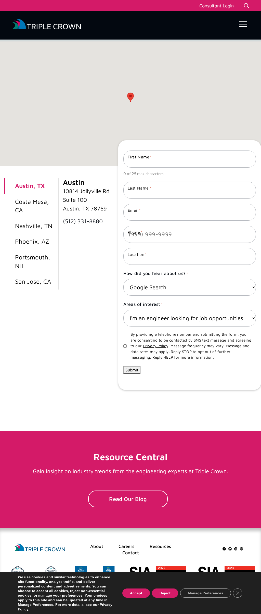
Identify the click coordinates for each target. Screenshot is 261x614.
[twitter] (230, 548)
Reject (165, 593)
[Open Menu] (243, 24)
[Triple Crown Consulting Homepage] (39, 547)
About (96, 546)
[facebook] (224, 548)
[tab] (29, 186)
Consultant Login (216, 5)
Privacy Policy (155, 346)
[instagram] (241, 548)
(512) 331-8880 (83, 221)
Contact (130, 552)
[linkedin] (236, 548)
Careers (126, 546)
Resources (160, 546)
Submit (131, 370)
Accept (136, 593)
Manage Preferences (35, 605)
